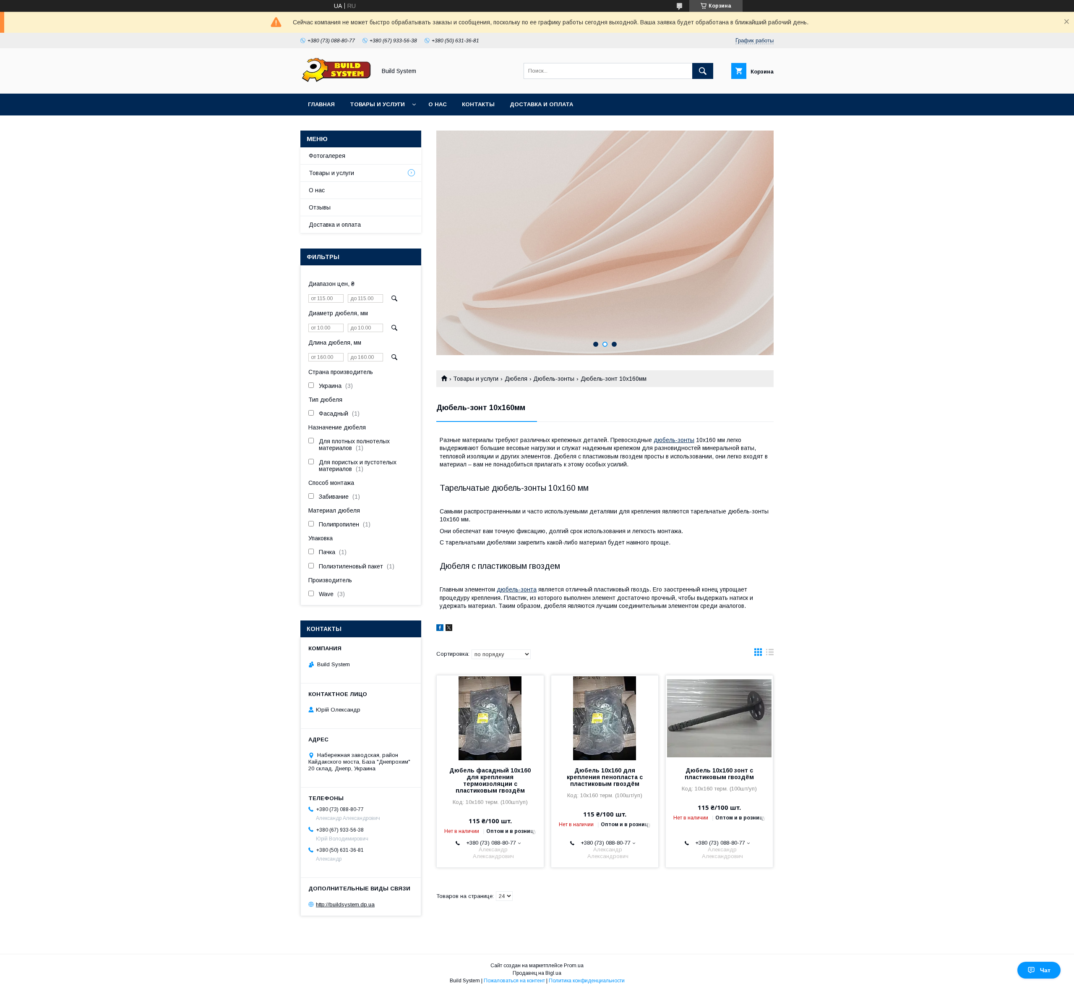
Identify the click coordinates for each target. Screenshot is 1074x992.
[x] (449, 629)
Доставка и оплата (541, 104)
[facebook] (439, 629)
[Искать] (702, 71)
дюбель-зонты (674, 440)
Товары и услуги (377, 104)
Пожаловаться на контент (514, 981)
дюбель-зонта (517, 589)
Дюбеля (516, 378)
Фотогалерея (327, 155)
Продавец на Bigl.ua (537, 973)
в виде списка (770, 654)
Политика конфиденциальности (587, 981)
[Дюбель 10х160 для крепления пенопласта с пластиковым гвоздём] (604, 717)
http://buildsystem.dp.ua (345, 904)
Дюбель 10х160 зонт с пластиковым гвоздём (719, 773)
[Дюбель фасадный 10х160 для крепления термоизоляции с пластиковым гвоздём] (490, 717)
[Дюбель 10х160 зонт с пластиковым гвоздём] (719, 717)
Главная (321, 104)
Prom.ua (574, 965)
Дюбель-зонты (553, 378)
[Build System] (336, 82)
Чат (1045, 970)
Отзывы (320, 207)
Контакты (478, 104)
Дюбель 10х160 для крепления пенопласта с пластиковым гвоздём (605, 777)
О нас (437, 104)
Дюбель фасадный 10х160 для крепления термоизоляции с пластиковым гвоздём (490, 780)
